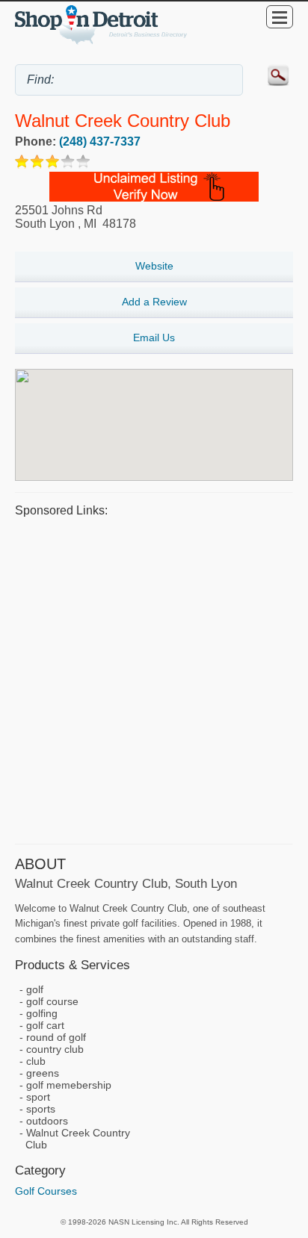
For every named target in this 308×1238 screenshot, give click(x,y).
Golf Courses (46, 1191)
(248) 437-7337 (100, 141)
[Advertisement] (154, 679)
